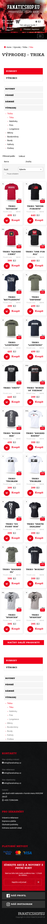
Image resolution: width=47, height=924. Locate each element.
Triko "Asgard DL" (12, 570)
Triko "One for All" (35, 253)
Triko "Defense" (35, 298)
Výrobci (11, 78)
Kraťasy (10, 148)
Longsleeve (14, 129)
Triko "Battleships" (11, 298)
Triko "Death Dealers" (35, 525)
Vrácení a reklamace (10, 818)
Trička (24, 47)
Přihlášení (27, 29)
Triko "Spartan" (12, 616)
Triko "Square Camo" (12, 253)
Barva (6, 162)
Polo (11, 125)
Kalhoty (10, 144)
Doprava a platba (9, 821)
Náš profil (18, 895)
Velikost (22, 156)
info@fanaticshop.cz (12, 763)
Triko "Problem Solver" (12, 481)
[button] (30, 169)
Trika (31, 47)
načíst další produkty (23, 642)
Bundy (10, 140)
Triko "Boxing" (35, 569)
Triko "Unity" (11, 388)
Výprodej (16, 47)
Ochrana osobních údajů (12, 828)
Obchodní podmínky (10, 824)
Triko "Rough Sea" (11, 434)
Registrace (35, 29)
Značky (28, 162)
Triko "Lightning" (11, 344)
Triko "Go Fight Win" (12, 525)
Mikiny (10, 133)
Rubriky (11, 71)
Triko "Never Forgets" (35, 207)
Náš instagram (21, 904)
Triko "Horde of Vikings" (35, 389)
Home (9, 47)
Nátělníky (13, 121)
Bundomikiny (13, 137)
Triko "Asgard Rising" (35, 434)
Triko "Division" (12, 207)
